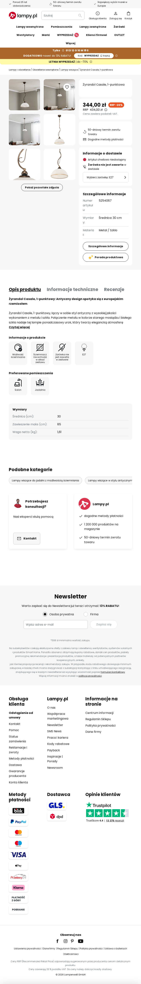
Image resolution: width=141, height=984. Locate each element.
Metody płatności (21, 758)
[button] (24, 129)
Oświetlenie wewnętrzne (45, 69)
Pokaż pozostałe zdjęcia (42, 187)
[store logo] (23, 15)
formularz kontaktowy (113, 672)
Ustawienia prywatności (27, 948)
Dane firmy (93, 732)
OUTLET (119, 35)
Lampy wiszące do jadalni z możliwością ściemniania (45, 480)
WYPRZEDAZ (94, 55)
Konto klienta (18, 782)
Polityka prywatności (100, 725)
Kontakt (14, 724)
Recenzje (114, 289)
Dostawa (15, 765)
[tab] (25, 289)
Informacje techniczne (72, 289)
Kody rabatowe (58, 744)
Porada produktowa (109, 257)
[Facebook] (60, 941)
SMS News (54, 731)
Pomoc (14, 730)
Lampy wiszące (69, 69)
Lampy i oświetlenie (19, 69)
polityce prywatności (90, 675)
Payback (53, 750)
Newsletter (55, 725)
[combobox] (62, 15)
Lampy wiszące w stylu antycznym (110, 480)
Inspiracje (54, 756)
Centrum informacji (99, 713)
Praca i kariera (57, 738)
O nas (51, 707)
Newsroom (55, 768)
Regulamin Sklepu (98, 719)
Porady (52, 761)
